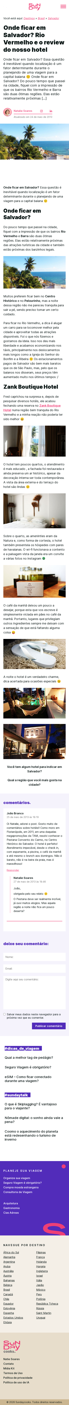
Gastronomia (11, 1208)
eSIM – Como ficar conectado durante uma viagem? (28, 1079)
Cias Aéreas (11, 1212)
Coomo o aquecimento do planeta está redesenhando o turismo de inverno (31, 1135)
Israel (39, 1275)
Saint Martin (43, 1313)
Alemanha (9, 1257)
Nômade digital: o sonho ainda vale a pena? (34, 1120)
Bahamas (9, 1280)
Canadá (8, 1294)
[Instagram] (39, 108)
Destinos (29, 18)
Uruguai (40, 1317)
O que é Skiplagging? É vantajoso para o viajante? (31, 1106)
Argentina (9, 1261)
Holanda (41, 1261)
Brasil (41, 18)
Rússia (40, 1308)
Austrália (8, 1271)
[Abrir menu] (63, 6)
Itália (39, 1280)
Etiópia (7, 1322)
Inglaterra (42, 1271)
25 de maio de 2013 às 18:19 (23, 817)
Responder (13, 870)
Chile (6, 1299)
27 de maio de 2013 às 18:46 (30, 881)
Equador (8, 1303)
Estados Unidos (13, 1317)
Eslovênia (9, 1308)
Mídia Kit (8, 1368)
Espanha (8, 1313)
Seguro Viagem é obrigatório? (28, 1067)
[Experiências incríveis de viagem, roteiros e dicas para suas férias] (34, 7)
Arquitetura (10, 1203)
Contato (8, 1363)
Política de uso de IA (16, 1382)
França (40, 1257)
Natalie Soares (23, 110)
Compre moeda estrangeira (21, 1187)
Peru (39, 1294)
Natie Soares (11, 1359)
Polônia (40, 1299)
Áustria (7, 1275)
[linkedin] (48, 108)
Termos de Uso (13, 1373)
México (40, 1289)
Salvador (53, 18)
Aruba (6, 1266)
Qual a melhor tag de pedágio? (29, 1058)
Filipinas (41, 1252)
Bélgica (7, 1285)
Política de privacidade (17, 1377)
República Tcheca (47, 1303)
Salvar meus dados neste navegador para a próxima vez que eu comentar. (34, 1016)
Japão (40, 1285)
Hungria (40, 1266)
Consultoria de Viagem (17, 1192)
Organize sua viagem (16, 1178)
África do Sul (11, 1252)
